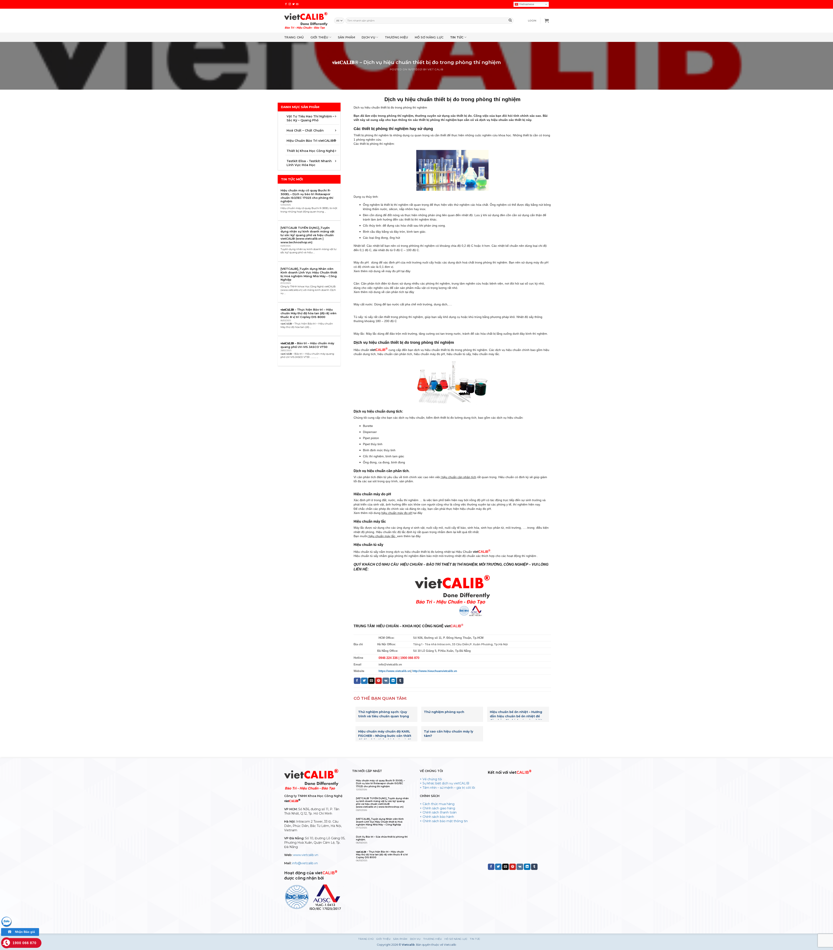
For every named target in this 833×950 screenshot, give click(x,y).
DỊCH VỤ (368, 37)
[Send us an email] (297, 4)
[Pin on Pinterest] (378, 681)
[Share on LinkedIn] (393, 681)
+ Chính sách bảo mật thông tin (444, 821)
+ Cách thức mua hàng (437, 804)
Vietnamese (526, 4)
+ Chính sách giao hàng (437, 808)
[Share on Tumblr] (400, 681)
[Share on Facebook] (357, 681)
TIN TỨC (457, 37)
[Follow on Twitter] (293, 4)
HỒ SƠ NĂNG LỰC (429, 37)
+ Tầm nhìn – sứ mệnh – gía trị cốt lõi (447, 788)
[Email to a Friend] (371, 681)
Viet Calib (435, 69)
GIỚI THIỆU (319, 37)
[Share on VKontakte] (385, 681)
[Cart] (546, 20)
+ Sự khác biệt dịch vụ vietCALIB (444, 783)
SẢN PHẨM (346, 37)
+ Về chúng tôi (431, 779)
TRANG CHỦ (294, 37)
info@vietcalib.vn (305, 863)
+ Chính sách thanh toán (438, 812)
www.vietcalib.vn (305, 855)
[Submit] (510, 20)
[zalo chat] (6, 922)
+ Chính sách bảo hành (437, 817)
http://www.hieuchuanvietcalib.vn (434, 671)
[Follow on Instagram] (290, 4)
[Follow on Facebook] (286, 4)
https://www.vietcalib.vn (395, 671)
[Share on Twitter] (364, 681)
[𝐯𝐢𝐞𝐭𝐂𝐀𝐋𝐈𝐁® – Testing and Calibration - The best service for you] (306, 20)
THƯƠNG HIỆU (396, 37)
